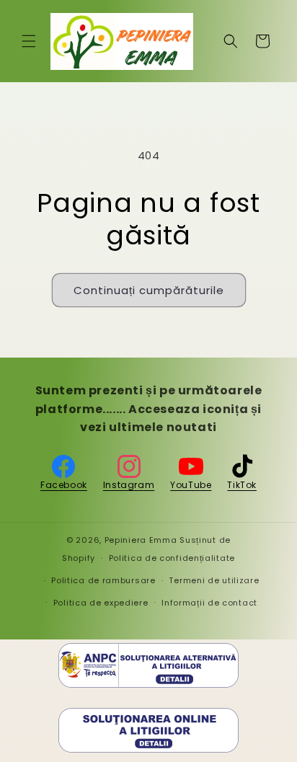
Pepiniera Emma (141, 540)
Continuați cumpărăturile (149, 290)
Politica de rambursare (103, 580)
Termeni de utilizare (214, 580)
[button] (29, 41)
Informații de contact (209, 602)
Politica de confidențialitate (172, 558)
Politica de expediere (100, 602)
